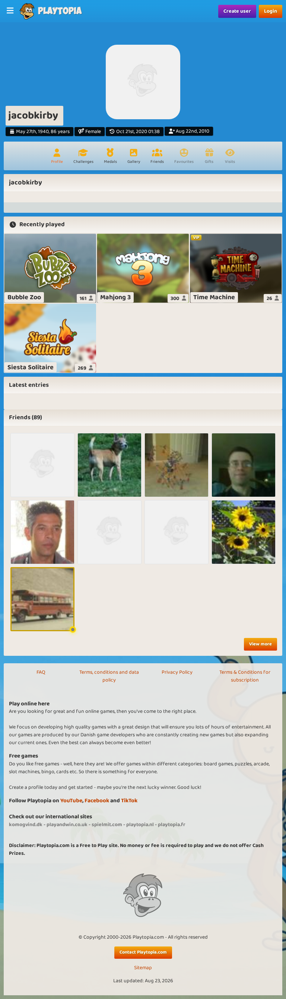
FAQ (40, 672)
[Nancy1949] (109, 465)
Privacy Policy (177, 672)
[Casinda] (109, 532)
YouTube (71, 800)
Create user (237, 11)
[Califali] (176, 532)
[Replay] (42, 532)
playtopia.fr (171, 825)
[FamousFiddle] (42, 599)
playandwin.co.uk (67, 825)
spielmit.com (107, 825)
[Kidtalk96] (176, 465)
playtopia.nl (140, 825)
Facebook (97, 800)
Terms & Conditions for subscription (244, 676)
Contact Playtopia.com (143, 952)
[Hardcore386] (243, 465)
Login (270, 11)
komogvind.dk (25, 825)
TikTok (129, 800)
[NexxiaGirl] (243, 532)
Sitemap (143, 968)
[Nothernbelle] (42, 465)
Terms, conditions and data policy (109, 676)
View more (260, 644)
